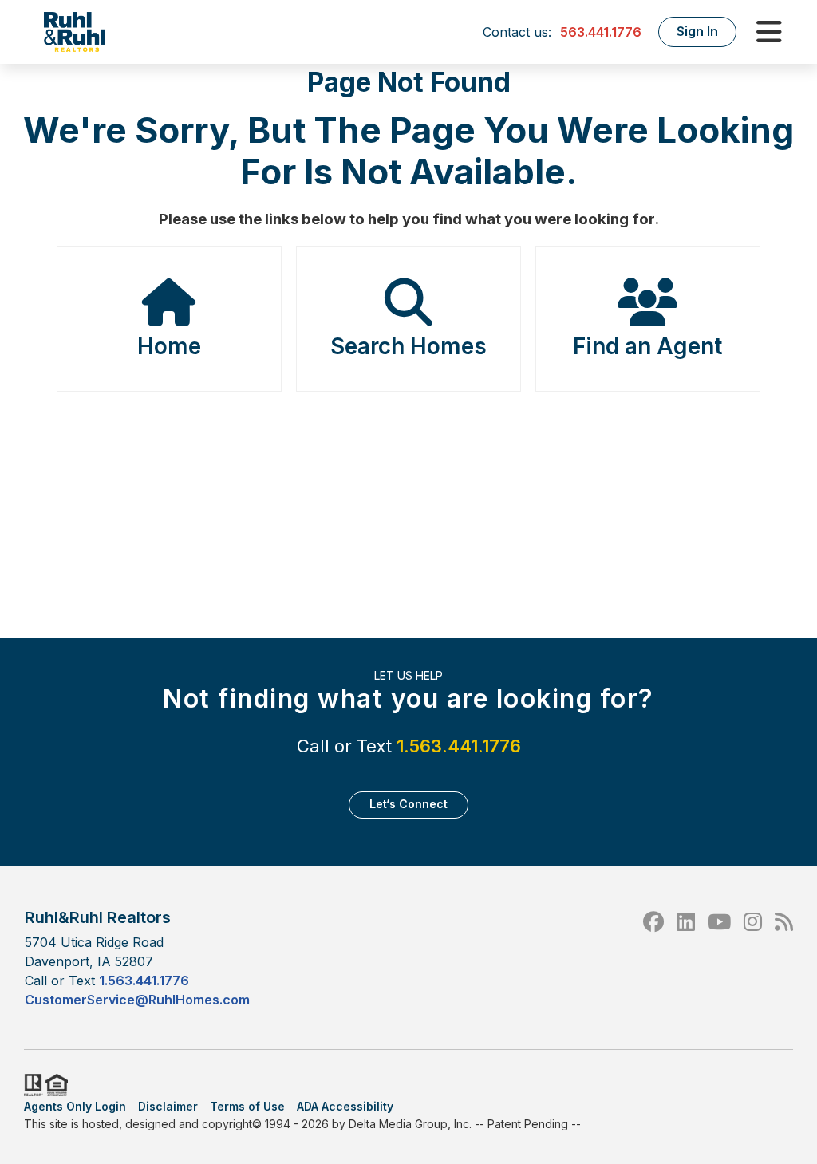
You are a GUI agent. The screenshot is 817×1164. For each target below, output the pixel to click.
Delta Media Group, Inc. (410, 1123)
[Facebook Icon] (653, 957)
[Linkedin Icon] (686, 957)
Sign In (697, 31)
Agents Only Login (75, 1106)
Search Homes (408, 346)
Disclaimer (168, 1106)
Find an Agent (647, 346)
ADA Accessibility (345, 1106)
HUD (60, 1085)
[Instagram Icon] (753, 957)
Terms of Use (247, 1106)
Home (169, 346)
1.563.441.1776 (459, 746)
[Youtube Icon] (719, 957)
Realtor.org (32, 1085)
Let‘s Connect (408, 804)
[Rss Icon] (784, 957)
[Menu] (769, 32)
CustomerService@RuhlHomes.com (137, 1000)
